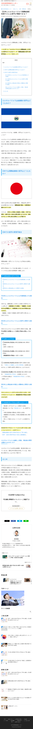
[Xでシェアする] (7, 521)
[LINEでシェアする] (25, 521)
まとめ (6, 91)
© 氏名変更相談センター (16, 725)
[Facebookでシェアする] (13, 521)
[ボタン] (27, 4)
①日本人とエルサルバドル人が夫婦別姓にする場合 (17, 75)
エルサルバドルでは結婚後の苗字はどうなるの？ (16, 67)
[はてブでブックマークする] (19, 521)
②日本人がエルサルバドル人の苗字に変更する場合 (16, 79)
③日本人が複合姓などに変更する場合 (13, 288)
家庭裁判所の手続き (10, 374)
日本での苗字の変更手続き (11, 72)
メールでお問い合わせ (16, 508)
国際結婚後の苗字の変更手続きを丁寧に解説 (14, 432)
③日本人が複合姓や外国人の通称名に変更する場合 (16, 83)
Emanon (19, 726)
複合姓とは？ (18, 408)
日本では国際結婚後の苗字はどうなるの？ (15, 69)
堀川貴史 (16, 539)
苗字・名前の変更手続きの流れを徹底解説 (14, 434)
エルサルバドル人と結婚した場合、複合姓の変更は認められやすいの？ (16, 87)
